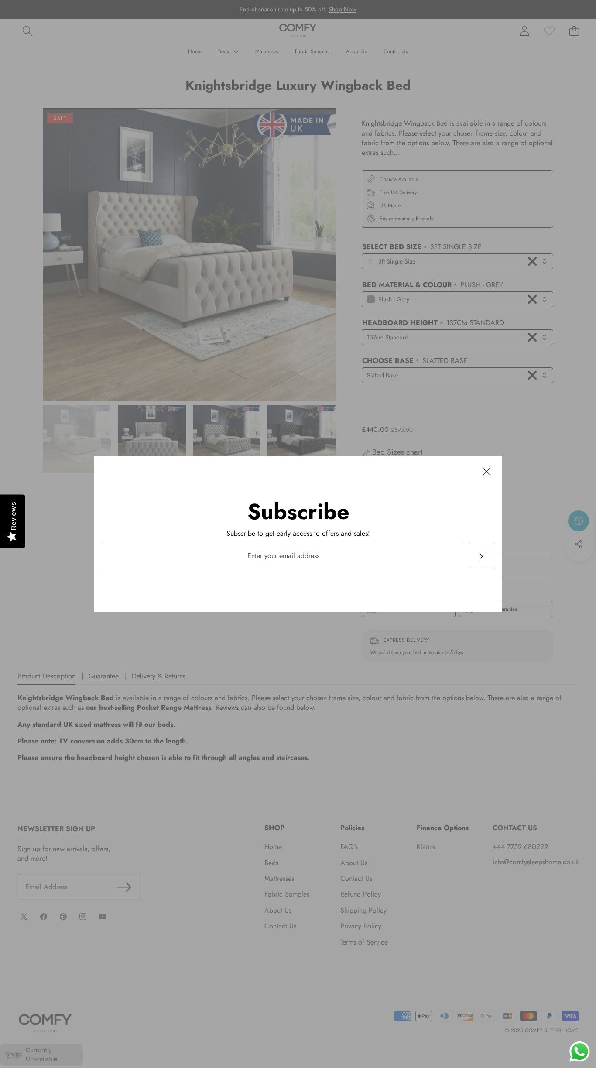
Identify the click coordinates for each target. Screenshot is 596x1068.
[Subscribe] (481, 556)
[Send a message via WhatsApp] (580, 1052)
